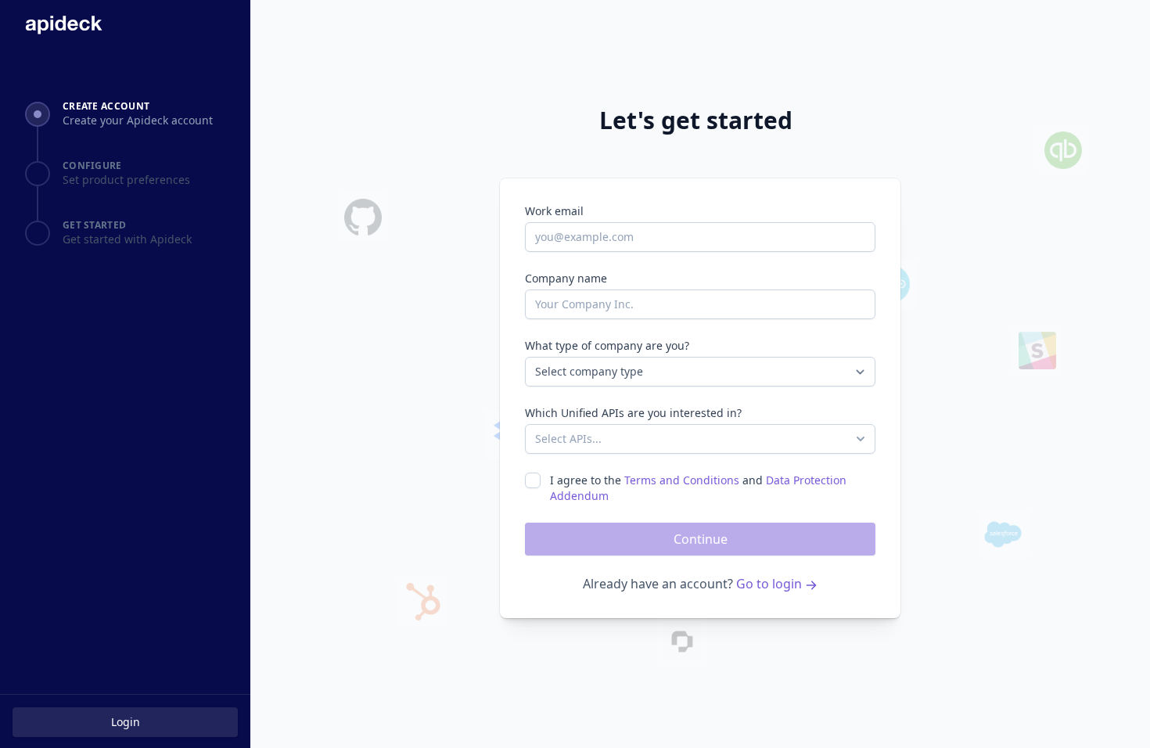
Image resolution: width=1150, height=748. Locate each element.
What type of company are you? (607, 345)
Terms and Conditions (681, 480)
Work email (554, 210)
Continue (701, 539)
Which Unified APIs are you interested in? (633, 412)
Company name (566, 278)
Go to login (770, 583)
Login (125, 721)
